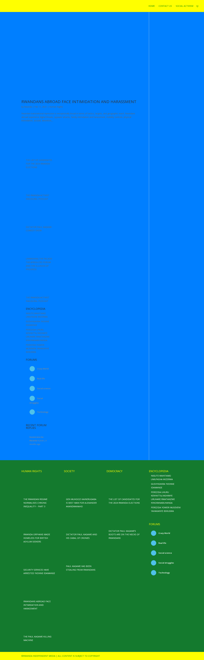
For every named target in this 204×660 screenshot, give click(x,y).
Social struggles (166, 562)
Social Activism (184, 6)
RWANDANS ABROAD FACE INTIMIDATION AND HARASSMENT (78, 101)
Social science (43, 388)
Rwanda (28, 106)
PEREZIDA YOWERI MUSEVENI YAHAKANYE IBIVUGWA (37, 348)
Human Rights (56, 106)
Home (151, 6)
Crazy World (43, 368)
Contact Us (165, 6)
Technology (42, 412)
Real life (41, 378)
